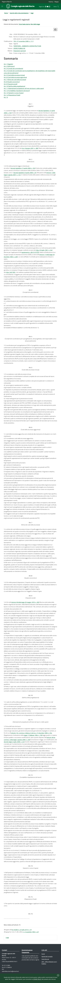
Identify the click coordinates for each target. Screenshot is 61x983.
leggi (32, 13)
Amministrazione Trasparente (27, 951)
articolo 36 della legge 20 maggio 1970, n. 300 (25, 602)
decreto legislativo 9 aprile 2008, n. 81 (25, 173)
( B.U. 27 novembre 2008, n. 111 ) (23, 41)
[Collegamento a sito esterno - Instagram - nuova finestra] (49, 6)
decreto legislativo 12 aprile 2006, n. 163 (23, 168)
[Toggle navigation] (2, 6)
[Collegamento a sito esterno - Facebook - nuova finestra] (45, 6)
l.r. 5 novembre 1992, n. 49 (30, 932)
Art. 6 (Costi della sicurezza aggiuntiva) (15, 77)
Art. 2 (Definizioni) (9, 66)
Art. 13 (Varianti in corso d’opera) (14, 93)
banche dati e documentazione (19, 13)
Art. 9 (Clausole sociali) (10, 84)
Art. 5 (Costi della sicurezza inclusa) (14, 75)
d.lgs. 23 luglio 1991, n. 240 (44, 250)
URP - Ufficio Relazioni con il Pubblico (49, 963)
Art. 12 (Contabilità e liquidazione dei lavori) (17, 91)
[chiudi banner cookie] (58, 975)
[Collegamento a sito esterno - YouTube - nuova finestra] (47, 6)
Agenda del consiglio (47, 956)
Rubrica (51, 2)
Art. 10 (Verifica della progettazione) (14, 86)
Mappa (56, 2)
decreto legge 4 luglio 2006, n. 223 (14, 742)
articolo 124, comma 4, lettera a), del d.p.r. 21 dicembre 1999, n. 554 (31, 733)
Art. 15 (6, 97)
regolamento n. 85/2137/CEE (30, 252)
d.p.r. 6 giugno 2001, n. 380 (30, 148)
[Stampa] (55, 29)
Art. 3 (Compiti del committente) (13, 68)
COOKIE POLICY (37, 979)
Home (6, 13)
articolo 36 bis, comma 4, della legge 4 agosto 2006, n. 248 (29, 738)
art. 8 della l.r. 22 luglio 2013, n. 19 (21, 930)
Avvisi (43, 954)
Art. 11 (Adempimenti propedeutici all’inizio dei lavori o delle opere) (24, 88)
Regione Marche (7, 2)
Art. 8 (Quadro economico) (12, 82)
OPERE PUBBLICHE (19, 48)
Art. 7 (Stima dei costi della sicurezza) (15, 80)
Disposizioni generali (19, 51)
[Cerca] (58, 6)
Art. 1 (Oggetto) (8, 64)
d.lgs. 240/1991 (10, 272)
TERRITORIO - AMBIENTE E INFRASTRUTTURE (27, 46)
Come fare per (45, 959)
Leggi (7, 937)
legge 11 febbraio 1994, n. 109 (33, 735)
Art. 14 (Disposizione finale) (12, 95)
